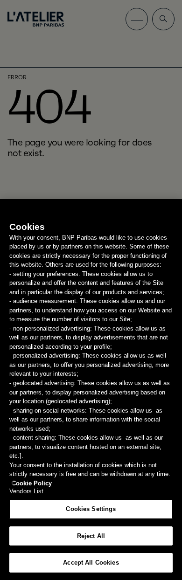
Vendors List (26, 491)
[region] (91, 389)
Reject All (91, 535)
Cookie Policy (32, 483)
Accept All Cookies (91, 562)
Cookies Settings (91, 508)
